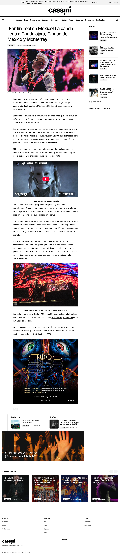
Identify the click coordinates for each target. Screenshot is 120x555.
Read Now (95, 2)
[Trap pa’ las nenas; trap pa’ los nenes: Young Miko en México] (104, 488)
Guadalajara (57, 317)
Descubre (47, 518)
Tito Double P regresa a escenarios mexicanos (108, 76)
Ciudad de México (23, 321)
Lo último (5, 518)
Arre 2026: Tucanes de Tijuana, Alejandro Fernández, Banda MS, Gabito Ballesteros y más (108, 35)
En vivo (86, 518)
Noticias (63, 427)
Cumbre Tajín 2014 (21, 122)
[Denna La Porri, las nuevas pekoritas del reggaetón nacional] (93, 50)
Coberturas (25, 425)
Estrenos (5, 525)
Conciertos (11, 45)
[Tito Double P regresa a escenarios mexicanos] (93, 78)
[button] (113, 2)
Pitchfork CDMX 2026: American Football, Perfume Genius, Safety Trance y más (108, 63)
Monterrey (68, 317)
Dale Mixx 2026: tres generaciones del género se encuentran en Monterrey (108, 91)
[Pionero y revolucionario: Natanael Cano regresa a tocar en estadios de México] (45, 488)
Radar (102, 53)
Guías (45, 532)
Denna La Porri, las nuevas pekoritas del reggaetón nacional (107, 49)
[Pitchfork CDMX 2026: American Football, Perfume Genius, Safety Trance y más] (93, 64)
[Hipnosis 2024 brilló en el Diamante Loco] (27, 422)
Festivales (103, 40)
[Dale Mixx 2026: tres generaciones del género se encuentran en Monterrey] (93, 92)
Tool (15, 409)
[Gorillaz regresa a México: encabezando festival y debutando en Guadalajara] (74, 488)
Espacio (46, 529)
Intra (23, 2)
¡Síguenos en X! (95, 102)
